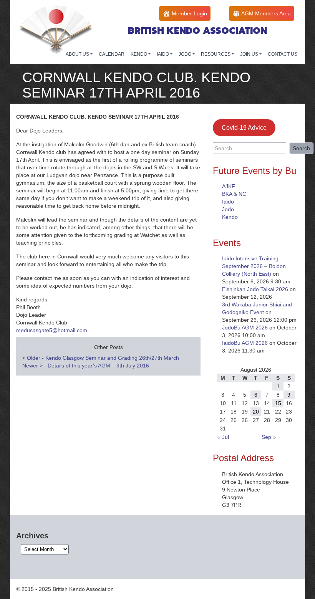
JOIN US (249, 54)
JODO (185, 54)
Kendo (230, 217)
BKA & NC (234, 194)
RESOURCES (216, 54)
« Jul (223, 437)
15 (278, 403)
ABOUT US (78, 54)
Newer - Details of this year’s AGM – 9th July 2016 (85, 365)
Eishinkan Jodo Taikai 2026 (255, 289)
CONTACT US (282, 54)
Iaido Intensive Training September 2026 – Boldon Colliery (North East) (254, 266)
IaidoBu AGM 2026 (245, 343)
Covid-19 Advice (244, 127)
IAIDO (163, 54)
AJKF (228, 186)
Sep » (269, 437)
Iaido (228, 202)
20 (256, 412)
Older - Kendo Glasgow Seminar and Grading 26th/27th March (100, 358)
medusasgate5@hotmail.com (51, 330)
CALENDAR (111, 54)
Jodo (228, 209)
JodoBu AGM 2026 (245, 327)
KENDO (139, 54)
